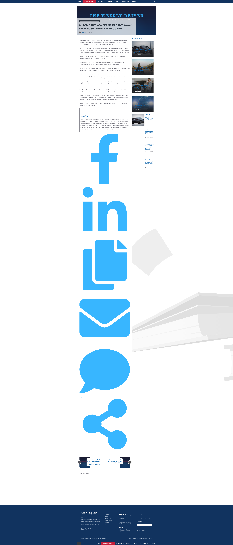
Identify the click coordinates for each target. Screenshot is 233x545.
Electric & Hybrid (108, 518)
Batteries (121, 527)
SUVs (106, 524)
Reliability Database (123, 514)
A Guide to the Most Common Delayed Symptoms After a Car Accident (142, 51)
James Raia (83, 32)
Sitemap (144, 530)
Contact (134, 538)
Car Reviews (100, 1)
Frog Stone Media (103, 538)
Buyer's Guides (108, 520)
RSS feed (138, 530)
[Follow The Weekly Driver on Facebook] (137, 514)
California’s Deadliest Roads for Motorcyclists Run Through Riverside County (142, 69)
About (130, 538)
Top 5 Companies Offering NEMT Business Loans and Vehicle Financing (141, 87)
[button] (154, 1)
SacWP (96, 538)
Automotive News (88, 1)
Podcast (134, 1)
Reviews (107, 514)
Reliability (110, 1)
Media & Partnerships (143, 538)
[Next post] (130, 462)
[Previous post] (79, 462)
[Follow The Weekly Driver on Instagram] (139, 514)
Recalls (116, 1)
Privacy (150, 538)
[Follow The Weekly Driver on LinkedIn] (141, 514)
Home (79, 1)
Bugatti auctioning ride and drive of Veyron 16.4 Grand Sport (115, 461)
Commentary (124, 1)
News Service (95, 21)
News (106, 516)
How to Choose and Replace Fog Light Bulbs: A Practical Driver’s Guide (141, 105)
